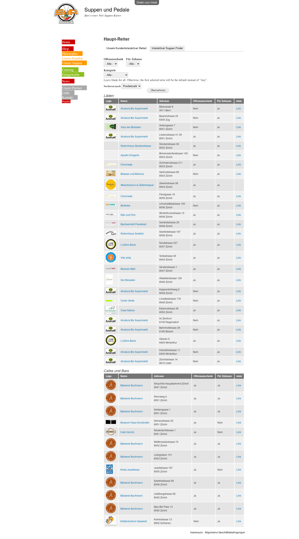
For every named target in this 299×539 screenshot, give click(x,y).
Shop (65, 48)
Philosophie (70, 53)
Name (124, 101)
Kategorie (110, 70)
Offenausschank (113, 59)
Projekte (66, 101)
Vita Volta (126, 257)
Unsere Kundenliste (126, 48)
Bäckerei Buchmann (131, 385)
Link (238, 108)
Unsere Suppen (72, 62)
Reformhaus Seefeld (132, 233)
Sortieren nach (112, 86)
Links (66, 92)
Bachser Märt (128, 268)
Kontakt (67, 97)
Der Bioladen (128, 280)
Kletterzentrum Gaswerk (133, 521)
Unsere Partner (72, 87)
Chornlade (126, 164)
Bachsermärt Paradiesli (133, 224)
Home (66, 42)
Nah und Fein (128, 214)
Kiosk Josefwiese (130, 469)
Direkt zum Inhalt (147, 2)
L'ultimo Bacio (128, 244)
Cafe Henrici (127, 432)
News (66, 81)
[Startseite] (66, 14)
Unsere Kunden (72, 58)
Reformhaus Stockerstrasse (136, 145)
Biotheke (125, 205)
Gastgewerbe (70, 74)
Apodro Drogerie (130, 155)
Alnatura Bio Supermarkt (134, 108)
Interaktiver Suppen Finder (167, 48)
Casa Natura (128, 310)
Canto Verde (127, 300)
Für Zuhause (134, 59)
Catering (68, 69)
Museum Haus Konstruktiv (134, 422)
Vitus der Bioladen (131, 127)
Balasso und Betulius (132, 173)
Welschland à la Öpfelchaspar (137, 185)
